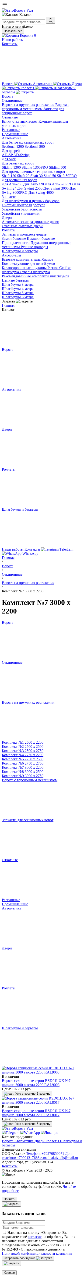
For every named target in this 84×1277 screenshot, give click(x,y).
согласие (35, 1237)
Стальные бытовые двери (22, 226)
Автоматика (11, 138)
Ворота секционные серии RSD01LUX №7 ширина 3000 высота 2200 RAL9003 (36, 1083)
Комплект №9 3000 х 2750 (22, 776)
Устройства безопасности (22, 209)
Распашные (11, 130)
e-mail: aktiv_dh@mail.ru (59, 1158)
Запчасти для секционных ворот (27, 820)
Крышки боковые (41, 238)
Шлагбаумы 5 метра (18, 293)
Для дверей (11, 151)
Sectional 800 (35, 146)
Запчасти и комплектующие (24, 234)
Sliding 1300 (12, 167)
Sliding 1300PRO (35, 167)
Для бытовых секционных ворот (28, 142)
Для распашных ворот (19, 180)
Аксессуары (11, 255)
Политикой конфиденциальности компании (37, 1253)
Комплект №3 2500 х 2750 (22, 751)
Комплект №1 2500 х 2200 (22, 742)
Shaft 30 (37, 176)
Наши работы (13, 40)
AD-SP (7, 155)
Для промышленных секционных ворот (33, 172)
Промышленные (15, 134)
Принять (9, 1199)
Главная (8, 305)
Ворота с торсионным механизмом (35, 107)
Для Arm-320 (34, 184)
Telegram (66, 549)
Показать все (13, 31)
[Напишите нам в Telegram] (11, 1133)
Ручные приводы (34, 247)
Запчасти (9, 197)
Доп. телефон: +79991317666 (37, 1156)
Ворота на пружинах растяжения (28, 105)
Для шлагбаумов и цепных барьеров (31, 201)
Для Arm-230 (12, 184)
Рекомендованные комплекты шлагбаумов (35, 276)
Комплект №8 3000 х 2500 (22, 772)
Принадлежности (16, 243)
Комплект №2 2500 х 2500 (22, 746)
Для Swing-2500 (30, 188)
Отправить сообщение (20, 1258)
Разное (53, 268)
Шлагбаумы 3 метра (18, 284)
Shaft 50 (50, 176)
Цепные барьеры (15, 280)
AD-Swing (21, 155)
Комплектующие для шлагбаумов (28, 264)
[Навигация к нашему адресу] (49, 1133)
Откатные (10, 117)
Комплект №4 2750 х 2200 (22, 755)
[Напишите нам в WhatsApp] (30, 1133)
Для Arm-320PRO (59, 184)
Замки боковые (14, 238)
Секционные (12, 100)
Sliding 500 (57, 167)
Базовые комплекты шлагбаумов (27, 259)
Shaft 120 (9, 176)
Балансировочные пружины (25, 268)
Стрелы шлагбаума (35, 272)
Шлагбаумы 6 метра (18, 297)
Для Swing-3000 (56, 188)
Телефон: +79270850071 (45, 1154)
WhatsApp (29, 553)
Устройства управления (20, 213)
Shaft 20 (23, 176)
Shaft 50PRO (67, 176)
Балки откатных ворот (20, 121)
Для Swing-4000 (41, 192)
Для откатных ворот (18, 163)
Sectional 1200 (13, 146)
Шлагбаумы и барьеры (20, 251)
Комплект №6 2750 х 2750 (22, 763)
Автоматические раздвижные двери (30, 222)
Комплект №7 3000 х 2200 (22, 767)
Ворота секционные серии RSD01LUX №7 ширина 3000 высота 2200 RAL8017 (36, 1113)
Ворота (7, 96)
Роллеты (8, 230)
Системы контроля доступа (23, 205)
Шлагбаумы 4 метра (18, 289)
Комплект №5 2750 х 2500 (22, 759)
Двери (7, 218)
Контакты (10, 44)
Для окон (9, 159)
